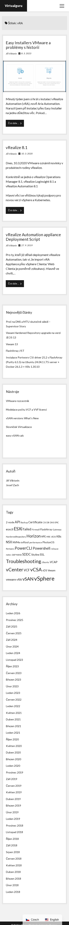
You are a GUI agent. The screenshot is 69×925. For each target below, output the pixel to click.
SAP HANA (17, 554)
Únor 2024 (12, 646)
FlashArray (46, 529)
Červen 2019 (13, 785)
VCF (27, 570)
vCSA (36, 569)
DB (47, 522)
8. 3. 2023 (26, 53)
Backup (24, 522)
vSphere (44, 578)
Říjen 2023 (12, 666)
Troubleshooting (23, 561)
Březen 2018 (13, 878)
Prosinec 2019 (14, 772)
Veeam (51, 570)
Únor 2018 (12, 885)
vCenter (14, 569)
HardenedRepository (16, 536)
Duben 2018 (13, 871)
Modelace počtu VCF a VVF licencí (26, 409)
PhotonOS (48, 542)
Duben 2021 (13, 719)
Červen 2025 (13, 633)
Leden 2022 (13, 706)
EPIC (57, 522)
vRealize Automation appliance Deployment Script (33, 237)
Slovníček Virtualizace (19, 426)
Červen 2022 (13, 699)
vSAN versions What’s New (22, 418)
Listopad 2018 (14, 832)
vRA (19, 579)
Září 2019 (11, 779)
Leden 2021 (13, 732)
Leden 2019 (13, 818)
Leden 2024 (13, 653)
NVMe (16, 542)
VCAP (54, 562)
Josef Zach (12, 485)
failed (27, 529)
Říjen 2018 (12, 838)
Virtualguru (13, 6)
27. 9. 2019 (27, 245)
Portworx (10, 549)
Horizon (33, 536)
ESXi (18, 528)
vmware (11, 579)
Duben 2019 (13, 799)
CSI (44, 522)
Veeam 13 (12, 344)
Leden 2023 (13, 692)
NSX (9, 542)
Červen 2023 (13, 673)
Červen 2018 (13, 858)
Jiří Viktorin (11, 53)
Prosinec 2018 (14, 825)
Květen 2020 (14, 746)
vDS (44, 570)
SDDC (26, 554)
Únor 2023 (12, 686)
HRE (48, 536)
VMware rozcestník (17, 400)
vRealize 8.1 (16, 147)
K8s (58, 536)
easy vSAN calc (15, 435)
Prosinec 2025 (14, 620)
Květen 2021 (14, 712)
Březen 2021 (13, 726)
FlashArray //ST (15, 350)
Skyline (35, 554)
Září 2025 (11, 626)
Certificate (35, 522)
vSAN (28, 579)
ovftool (25, 542)
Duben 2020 (13, 752)
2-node (10, 522)
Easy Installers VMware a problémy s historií (28, 45)
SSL (42, 554)
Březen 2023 (13, 679)
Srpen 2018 (13, 852)
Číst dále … (16, 124)
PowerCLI (23, 548)
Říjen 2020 (12, 739)
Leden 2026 (13, 613)
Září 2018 (11, 845)
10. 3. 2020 (27, 153)
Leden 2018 (13, 891)
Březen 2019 (13, 805)
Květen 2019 (14, 792)
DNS (52, 522)
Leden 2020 (13, 765)
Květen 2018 (14, 865)
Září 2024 (11, 639)
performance (35, 542)
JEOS (53, 536)
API (17, 522)
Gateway (57, 529)
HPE (43, 536)
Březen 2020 (13, 759)
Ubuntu (45, 562)
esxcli (9, 529)
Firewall (36, 529)
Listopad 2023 (14, 659)
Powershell (41, 548)
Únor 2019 (12, 812)
